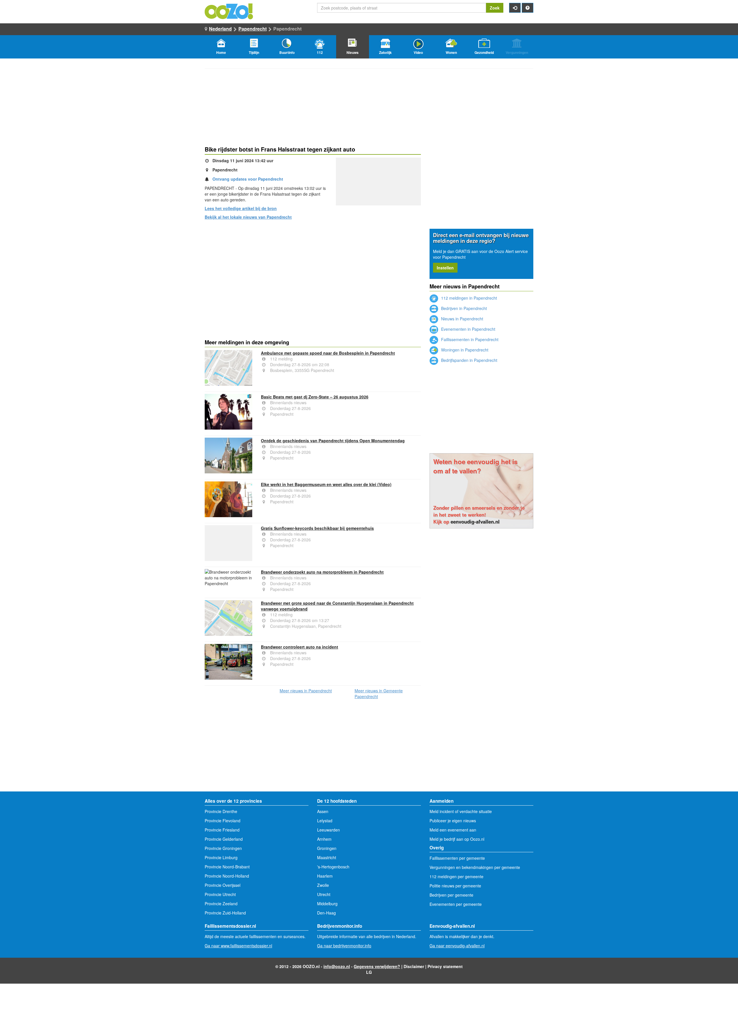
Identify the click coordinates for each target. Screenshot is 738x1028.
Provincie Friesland (222, 830)
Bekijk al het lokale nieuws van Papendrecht (248, 217)
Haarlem (325, 876)
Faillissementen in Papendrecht (469, 339)
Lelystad (324, 820)
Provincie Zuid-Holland (225, 913)
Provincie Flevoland (222, 820)
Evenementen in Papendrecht (467, 329)
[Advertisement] (313, 268)
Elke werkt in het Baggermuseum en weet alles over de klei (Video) (326, 484)
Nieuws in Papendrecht (461, 319)
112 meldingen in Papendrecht (468, 298)
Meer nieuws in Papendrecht (306, 690)
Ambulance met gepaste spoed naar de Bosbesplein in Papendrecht (328, 353)
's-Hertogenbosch (333, 867)
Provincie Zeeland (221, 903)
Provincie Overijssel (222, 885)
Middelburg (327, 903)
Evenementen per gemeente (456, 904)
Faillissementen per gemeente (457, 858)
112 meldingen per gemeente (456, 876)
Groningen (326, 848)
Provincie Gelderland (224, 839)
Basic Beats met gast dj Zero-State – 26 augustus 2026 (314, 397)
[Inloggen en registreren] (515, 8)
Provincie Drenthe (221, 811)
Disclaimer (414, 966)
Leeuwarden (328, 830)
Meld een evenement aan (453, 830)
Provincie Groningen (223, 848)
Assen (322, 811)
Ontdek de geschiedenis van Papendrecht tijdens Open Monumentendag (333, 440)
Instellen (445, 268)
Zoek (495, 8)
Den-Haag (326, 913)
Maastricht (326, 857)
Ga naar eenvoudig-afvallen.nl (457, 945)
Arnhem (324, 839)
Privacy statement (445, 966)
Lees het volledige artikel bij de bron (241, 208)
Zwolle (323, 885)
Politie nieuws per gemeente (455, 886)
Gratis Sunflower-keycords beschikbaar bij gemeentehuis (317, 528)
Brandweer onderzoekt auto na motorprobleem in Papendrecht (322, 572)
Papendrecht (252, 28)
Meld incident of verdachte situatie (461, 811)
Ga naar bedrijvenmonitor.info (344, 945)
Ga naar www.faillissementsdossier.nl (238, 945)
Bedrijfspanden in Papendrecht (468, 360)
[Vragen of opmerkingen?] (527, 8)
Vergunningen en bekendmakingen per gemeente (475, 867)
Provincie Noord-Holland (227, 876)
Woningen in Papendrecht (464, 350)
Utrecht (323, 894)
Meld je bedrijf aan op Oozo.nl (457, 839)
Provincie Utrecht (220, 894)
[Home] (229, 11)
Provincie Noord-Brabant (227, 867)
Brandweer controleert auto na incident (299, 647)
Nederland (220, 28)
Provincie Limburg (221, 857)
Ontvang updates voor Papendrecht (247, 179)
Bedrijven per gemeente (451, 895)
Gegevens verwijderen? (377, 966)
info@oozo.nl (336, 966)
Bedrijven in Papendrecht (463, 308)
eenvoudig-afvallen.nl (475, 521)
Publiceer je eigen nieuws (453, 820)
